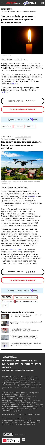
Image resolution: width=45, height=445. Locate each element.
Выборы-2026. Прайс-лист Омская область (21, 364)
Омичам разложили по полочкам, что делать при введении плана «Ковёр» (25, 344)
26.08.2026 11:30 (7, 137)
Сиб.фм (4, 92)
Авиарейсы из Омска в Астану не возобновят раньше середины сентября (25, 315)
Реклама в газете (28, 361)
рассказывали (16, 249)
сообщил (32, 196)
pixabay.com (6, 56)
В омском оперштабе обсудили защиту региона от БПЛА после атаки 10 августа (24, 337)
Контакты (6, 367)
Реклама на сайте (10, 361)
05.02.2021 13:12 (6, 9)
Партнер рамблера (20, 434)
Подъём (13, 84)
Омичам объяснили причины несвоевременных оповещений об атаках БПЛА (24, 330)
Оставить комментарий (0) (22, 109)
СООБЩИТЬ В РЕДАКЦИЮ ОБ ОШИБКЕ (18, 370)
